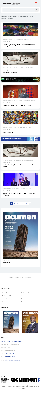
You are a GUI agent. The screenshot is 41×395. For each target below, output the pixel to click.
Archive (4, 302)
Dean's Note (5, 293)
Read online (6, 262)
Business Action (26, 293)
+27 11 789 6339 (9, 353)
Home (11, 277)
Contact (28, 277)
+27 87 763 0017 (9, 357)
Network (4, 299)
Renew (23, 299)
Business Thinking (7, 296)
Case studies (25, 302)
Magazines (19, 277)
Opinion (23, 296)
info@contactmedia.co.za (12, 360)
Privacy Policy (21, 388)
